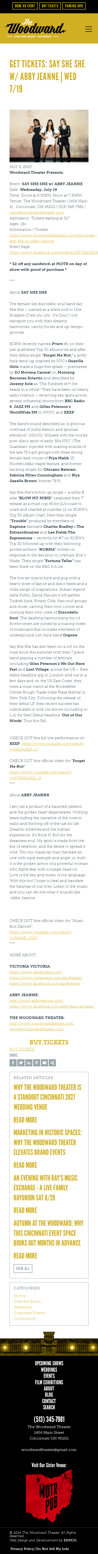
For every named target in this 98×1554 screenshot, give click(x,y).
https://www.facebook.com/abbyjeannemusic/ (52, 1006)
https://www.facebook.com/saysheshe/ (45, 983)
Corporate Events (29, 1313)
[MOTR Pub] (49, 1495)
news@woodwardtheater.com (37, 212)
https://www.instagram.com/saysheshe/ (46, 977)
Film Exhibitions (49, 1382)
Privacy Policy (22, 1549)
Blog (49, 1395)
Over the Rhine (27, 1301)
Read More (25, 1119)
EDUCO (70, 1540)
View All (23, 1268)
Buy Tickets (50, 5)
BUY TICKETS (22, 1049)
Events (49, 1376)
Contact (49, 1401)
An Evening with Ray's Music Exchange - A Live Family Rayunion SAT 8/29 (46, 1187)
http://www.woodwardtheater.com (41, 1023)
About (49, 1389)
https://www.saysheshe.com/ (36, 972)
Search (49, 1407)
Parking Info (74, 5)
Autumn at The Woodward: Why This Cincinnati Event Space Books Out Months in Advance (48, 1233)
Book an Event (25, 5)
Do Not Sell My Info (52, 1549)
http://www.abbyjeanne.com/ (37, 1000)
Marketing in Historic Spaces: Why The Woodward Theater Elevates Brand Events (48, 1142)
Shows (19, 1295)
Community (25, 1318)
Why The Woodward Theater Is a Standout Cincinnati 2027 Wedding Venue (47, 1097)
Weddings (23, 1307)
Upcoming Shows (49, 1363)
